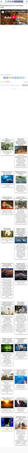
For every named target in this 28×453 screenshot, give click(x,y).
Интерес (12, 85)
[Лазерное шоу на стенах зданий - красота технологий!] (27, 2)
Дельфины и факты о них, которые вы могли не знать (7, 173)
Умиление (7, 85)
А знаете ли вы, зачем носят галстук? (21, 398)
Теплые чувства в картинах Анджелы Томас (7, 198)
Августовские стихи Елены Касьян (7, 398)
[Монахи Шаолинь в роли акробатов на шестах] (1, 2)
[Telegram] (12, 78)
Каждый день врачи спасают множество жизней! (7, 152)
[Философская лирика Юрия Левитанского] (21, 313)
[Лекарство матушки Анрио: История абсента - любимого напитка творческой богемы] (7, 351)
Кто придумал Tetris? (7, 416)
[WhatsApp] (18, 78)
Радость (17, 85)
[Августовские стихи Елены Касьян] (7, 408)
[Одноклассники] (10, 78)
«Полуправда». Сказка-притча (7, 229)
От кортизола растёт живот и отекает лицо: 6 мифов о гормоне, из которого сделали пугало (21, 372)
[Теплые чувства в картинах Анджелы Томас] (7, 209)
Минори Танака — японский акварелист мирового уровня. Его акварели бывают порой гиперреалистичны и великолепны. (20, 188)
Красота (2, 85)
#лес (24, 81)
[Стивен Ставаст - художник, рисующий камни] (21, 209)
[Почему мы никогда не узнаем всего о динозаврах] (7, 379)
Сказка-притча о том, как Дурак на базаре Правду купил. (7, 240)
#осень (26, 82)
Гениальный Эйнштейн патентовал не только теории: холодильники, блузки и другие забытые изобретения (21, 355)
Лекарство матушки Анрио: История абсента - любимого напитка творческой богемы (7, 341)
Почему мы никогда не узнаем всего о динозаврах (7, 371)
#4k (27, 81)
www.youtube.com (8, 74)
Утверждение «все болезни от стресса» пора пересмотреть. (21, 386)
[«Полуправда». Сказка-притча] (7, 237)
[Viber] (15, 78)
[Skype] (20, 78)
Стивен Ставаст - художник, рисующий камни (21, 198)
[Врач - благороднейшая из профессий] (7, 150)
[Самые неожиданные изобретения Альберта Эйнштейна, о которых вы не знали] (21, 350)
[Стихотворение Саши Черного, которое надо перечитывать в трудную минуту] (7, 314)
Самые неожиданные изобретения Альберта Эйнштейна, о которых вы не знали (21, 341)
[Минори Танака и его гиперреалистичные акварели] (21, 183)
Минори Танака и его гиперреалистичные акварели (20, 173)
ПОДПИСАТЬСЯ (19, 1)
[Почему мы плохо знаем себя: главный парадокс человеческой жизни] (21, 429)
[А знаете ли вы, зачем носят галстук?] (21, 406)
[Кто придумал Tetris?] (7, 426)
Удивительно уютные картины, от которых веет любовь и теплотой (7, 211)
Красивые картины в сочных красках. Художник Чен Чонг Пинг (7, 265)
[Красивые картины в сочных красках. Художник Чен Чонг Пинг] (7, 278)
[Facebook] (4, 78)
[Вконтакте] (7, 78)
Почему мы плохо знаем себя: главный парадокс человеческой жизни (20, 418)
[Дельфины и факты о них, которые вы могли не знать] (7, 182)
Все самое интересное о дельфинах (7, 185)
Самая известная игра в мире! (7, 428)
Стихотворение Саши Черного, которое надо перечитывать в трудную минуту (7, 303)
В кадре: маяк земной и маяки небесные (21, 282)
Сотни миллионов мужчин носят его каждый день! (21, 409)
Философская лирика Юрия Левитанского (21, 303)
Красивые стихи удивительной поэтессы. (7, 410)
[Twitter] (23, 78)
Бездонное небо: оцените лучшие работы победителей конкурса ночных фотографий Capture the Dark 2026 (21, 266)
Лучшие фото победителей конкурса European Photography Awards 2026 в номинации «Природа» (21, 141)
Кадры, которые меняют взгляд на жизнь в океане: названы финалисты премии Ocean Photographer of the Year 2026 (20, 232)
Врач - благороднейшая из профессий (7, 140)
